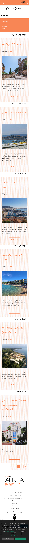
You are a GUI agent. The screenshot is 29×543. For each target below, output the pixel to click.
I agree (20, 539)
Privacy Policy (14, 503)
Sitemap (14, 501)
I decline (8, 539)
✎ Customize (14, 535)
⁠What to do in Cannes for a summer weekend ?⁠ (14, 405)
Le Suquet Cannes (12, 44)
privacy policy (9, 531)
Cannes (4, 26)
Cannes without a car (14, 112)
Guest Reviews (15, 508)
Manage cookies (14, 511)
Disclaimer (14, 506)
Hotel (4, 24)
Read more (14, 96)
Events (4, 28)
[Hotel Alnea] (23, 3)
